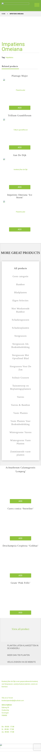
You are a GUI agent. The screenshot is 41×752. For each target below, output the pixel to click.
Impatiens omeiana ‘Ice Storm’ (19, 196)
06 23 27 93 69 (8, 698)
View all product (20, 629)
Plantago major (20, 75)
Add (20, 108)
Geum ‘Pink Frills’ (20, 582)
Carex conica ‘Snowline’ (21, 508)
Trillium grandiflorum (19, 115)
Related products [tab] (10, 66)
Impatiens (9, 57)
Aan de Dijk (19, 155)
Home (3, 14)
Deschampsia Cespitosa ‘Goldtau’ (20, 545)
